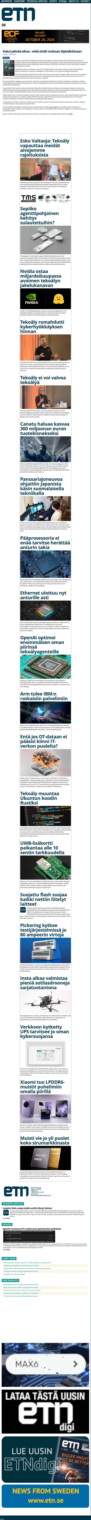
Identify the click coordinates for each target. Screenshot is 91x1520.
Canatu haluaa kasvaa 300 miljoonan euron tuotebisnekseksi (44, 428)
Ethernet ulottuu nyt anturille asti (43, 595)
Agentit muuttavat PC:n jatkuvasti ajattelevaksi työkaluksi (32, 1228)
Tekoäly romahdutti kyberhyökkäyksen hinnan (42, 326)
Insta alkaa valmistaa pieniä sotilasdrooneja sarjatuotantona (45, 983)
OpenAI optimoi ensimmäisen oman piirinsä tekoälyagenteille (42, 644)
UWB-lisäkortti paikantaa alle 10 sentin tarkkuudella (42, 848)
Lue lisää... (7, 1218)
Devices (6, 58)
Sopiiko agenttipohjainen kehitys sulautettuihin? (39, 215)
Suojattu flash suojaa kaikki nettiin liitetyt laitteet (43, 899)
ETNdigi (63, 1)
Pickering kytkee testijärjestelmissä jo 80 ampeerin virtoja (43, 930)
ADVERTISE (6, 1)
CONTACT (85, 1)
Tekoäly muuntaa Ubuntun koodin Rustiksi (39, 798)
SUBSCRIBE (19, 1)
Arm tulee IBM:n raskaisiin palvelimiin (44, 696)
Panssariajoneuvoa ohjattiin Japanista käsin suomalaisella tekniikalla (42, 486)
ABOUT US (74, 1)
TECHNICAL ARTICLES (37, 1)
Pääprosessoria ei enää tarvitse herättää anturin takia (45, 542)
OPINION (7, 1224)
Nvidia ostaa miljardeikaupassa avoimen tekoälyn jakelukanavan (40, 278)
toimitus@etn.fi (54, 107)
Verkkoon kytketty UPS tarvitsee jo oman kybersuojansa (44, 1031)
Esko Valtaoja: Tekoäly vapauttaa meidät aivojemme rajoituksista (44, 147)
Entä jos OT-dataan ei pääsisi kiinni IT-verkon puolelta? (43, 741)
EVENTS (53, 1)
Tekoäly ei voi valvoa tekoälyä (43, 379)
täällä (70, 114)
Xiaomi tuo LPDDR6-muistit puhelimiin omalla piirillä (42, 1086)
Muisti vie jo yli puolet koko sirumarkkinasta (44, 1140)
